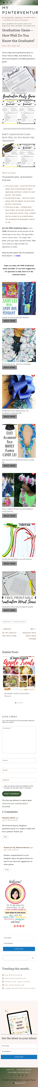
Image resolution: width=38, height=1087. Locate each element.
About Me (10, 1069)
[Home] (2, 17)
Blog (3, 23)
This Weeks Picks (29, 25)
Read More (9, 321)
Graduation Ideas (8, 25)
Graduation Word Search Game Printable (17, 607)
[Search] (32, 958)
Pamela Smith (8, 818)
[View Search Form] (34, 2)
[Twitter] (15, 1075)
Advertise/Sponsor (24, 1069)
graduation (7, 621)
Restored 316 (20, 1083)
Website (6, 780)
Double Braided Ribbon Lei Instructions (17, 559)
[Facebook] (3, 2)
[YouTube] (22, 1075)
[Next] (33, 679)
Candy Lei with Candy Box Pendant (15, 317)
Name (6, 760)
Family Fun (27, 23)
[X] (7, 2)
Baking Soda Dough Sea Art (15, 978)
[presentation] (19, 673)
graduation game (19, 621)
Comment (7, 728)
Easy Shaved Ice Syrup (13, 975)
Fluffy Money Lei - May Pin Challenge (16, 364)
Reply (5, 837)
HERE (4, 231)
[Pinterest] (26, 1075)
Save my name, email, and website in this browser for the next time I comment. (18, 787)
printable (19, 25)
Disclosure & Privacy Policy (19, 1072)
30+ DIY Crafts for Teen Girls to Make (9, 632)
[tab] (15, 702)
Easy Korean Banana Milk (14, 985)
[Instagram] (11, 2)
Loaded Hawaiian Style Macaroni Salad (20, 988)
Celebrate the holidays (15, 23)
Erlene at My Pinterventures (16, 847)
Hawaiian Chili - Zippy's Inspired (17, 982)
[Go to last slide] (5, 679)
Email (6, 770)
